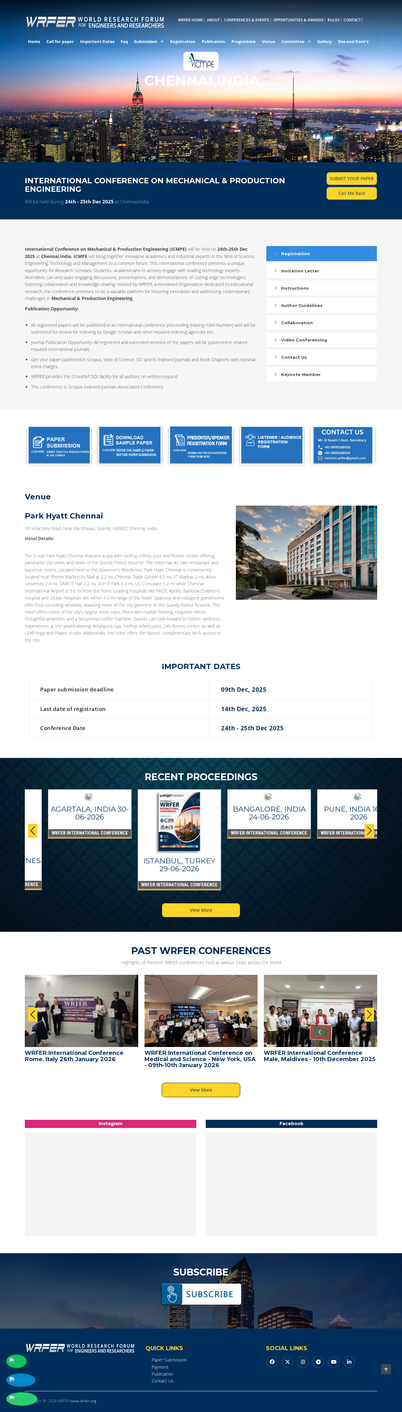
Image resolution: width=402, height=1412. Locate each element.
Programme (243, 41)
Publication (213, 41)
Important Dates (97, 41)
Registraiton (295, 253)
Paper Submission (169, 1360)
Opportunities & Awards (298, 20)
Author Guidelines (302, 305)
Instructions (295, 288)
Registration (182, 41)
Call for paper (60, 41)
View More (201, 910)
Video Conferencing (304, 339)
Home (34, 41)
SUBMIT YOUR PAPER (352, 178)
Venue (268, 41)
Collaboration (297, 322)
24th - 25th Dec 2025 (89, 201)
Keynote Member (301, 374)
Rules (334, 20)
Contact (352, 20)
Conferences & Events (246, 20)
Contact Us (294, 357)
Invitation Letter (300, 270)
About (213, 20)
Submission (145, 41)
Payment (160, 1367)
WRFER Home (190, 20)
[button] (369, 831)
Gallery (324, 41)
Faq (124, 41)
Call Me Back (352, 193)
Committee (293, 41)
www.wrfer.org (83, 1401)
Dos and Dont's (353, 41)
